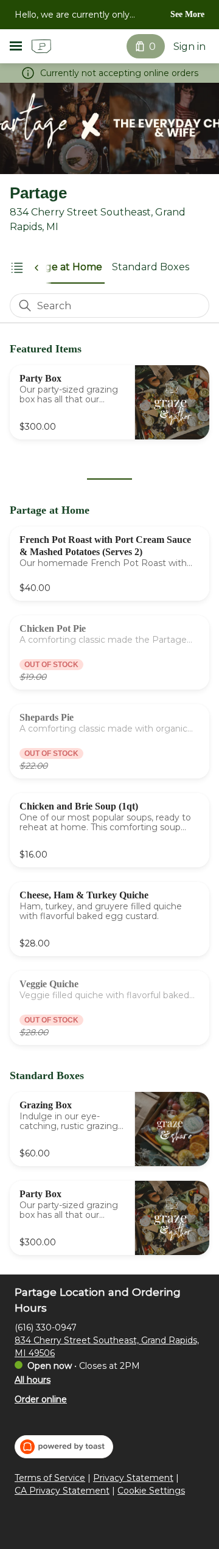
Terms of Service (50, 1478)
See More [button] (187, 14)
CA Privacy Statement (62, 1491)
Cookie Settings (151, 1491)
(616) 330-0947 (46, 1327)
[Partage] (41, 46)
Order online (41, 1399)
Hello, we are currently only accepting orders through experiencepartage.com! (72, 15)
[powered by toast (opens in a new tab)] (64, 1446)
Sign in (189, 46)
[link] (60, 267)
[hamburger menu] (16, 46)
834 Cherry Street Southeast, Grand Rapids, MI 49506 (107, 1346)
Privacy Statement (133, 1478)
